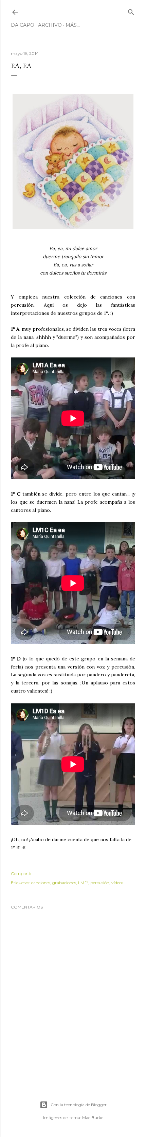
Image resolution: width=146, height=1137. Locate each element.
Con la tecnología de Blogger (79, 1104)
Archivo (50, 25)
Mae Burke (92, 1117)
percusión (99, 882)
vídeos (117, 882)
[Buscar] (131, 10)
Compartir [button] (21, 873)
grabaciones (64, 882)
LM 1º (83, 882)
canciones (40, 882)
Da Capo (22, 25)
